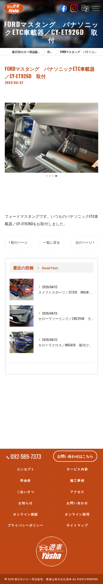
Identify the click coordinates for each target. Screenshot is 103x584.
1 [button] (47, 176)
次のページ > (84, 242)
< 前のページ (18, 242)
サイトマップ (77, 525)
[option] (51, 138)
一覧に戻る (51, 242)
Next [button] (93, 140)
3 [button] (53, 176)
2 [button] (50, 176)
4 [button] (56, 176)
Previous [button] (9, 140)
